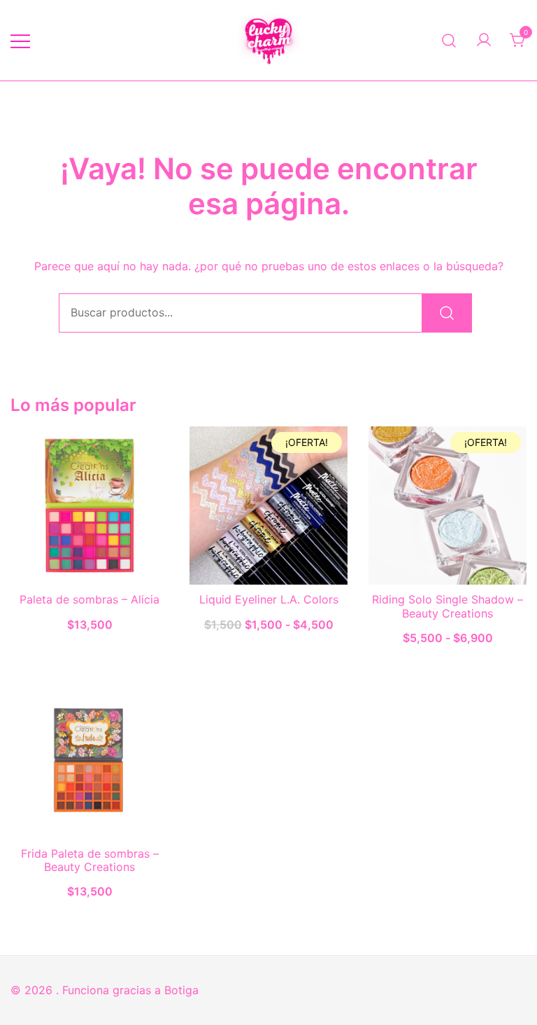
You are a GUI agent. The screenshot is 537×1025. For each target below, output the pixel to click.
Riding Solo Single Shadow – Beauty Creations (447, 606)
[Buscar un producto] (449, 40)
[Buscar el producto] (447, 313)
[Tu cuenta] (483, 41)
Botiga (181, 990)
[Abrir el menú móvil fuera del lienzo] (20, 40)
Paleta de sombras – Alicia (89, 599)
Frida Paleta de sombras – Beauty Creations (90, 860)
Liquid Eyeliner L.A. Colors (268, 599)
